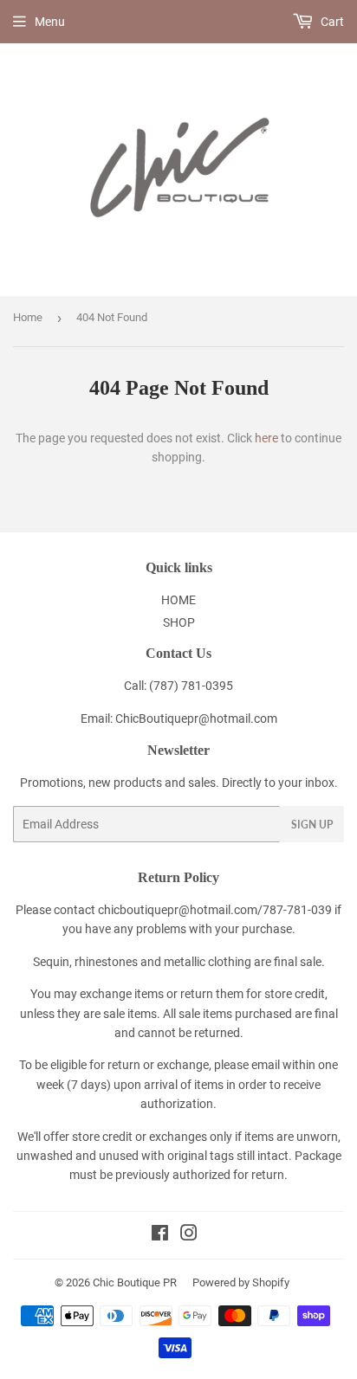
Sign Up (312, 824)
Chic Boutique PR (135, 1282)
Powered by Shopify (240, 1282)
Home (27, 317)
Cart (331, 22)
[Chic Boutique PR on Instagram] (189, 1235)
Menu (50, 22)
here (266, 438)
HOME (178, 600)
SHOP (179, 622)
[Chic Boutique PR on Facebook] (160, 1235)
